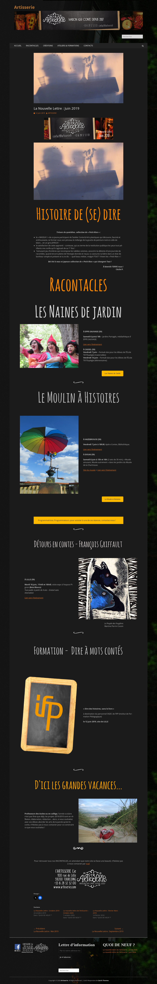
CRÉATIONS (48, 45)
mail (88, 863)
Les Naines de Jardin (112, 373)
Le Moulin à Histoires (112, 499)
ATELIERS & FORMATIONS (68, 45)
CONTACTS (88, 45)
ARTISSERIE (52, 113)
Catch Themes (103, 980)
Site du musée (89, 470)
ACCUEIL (17, 45)
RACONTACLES (32, 45)
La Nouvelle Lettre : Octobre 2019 (46, 911)
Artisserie (24, 7)
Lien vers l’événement (92, 344)
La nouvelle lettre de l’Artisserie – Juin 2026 (119, 952)
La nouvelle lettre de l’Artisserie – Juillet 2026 (120, 950)
